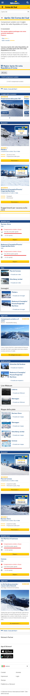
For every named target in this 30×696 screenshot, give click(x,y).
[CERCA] (27, 2)
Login (17, 676)
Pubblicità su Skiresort (8, 684)
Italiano (7, 666)
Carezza (3, 559)
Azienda (18, 672)
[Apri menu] (2, 2)
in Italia (18, 151)
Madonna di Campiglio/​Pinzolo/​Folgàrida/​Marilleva (11, 245)
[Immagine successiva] (28, 108)
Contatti (3, 672)
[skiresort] (15, 2)
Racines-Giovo (6, 224)
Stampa (3, 680)
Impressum (4, 676)
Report (14, 239)
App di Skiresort (6, 646)
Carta (4, 72)
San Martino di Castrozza (9, 539)
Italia (2, 226)
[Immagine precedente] (2, 108)
